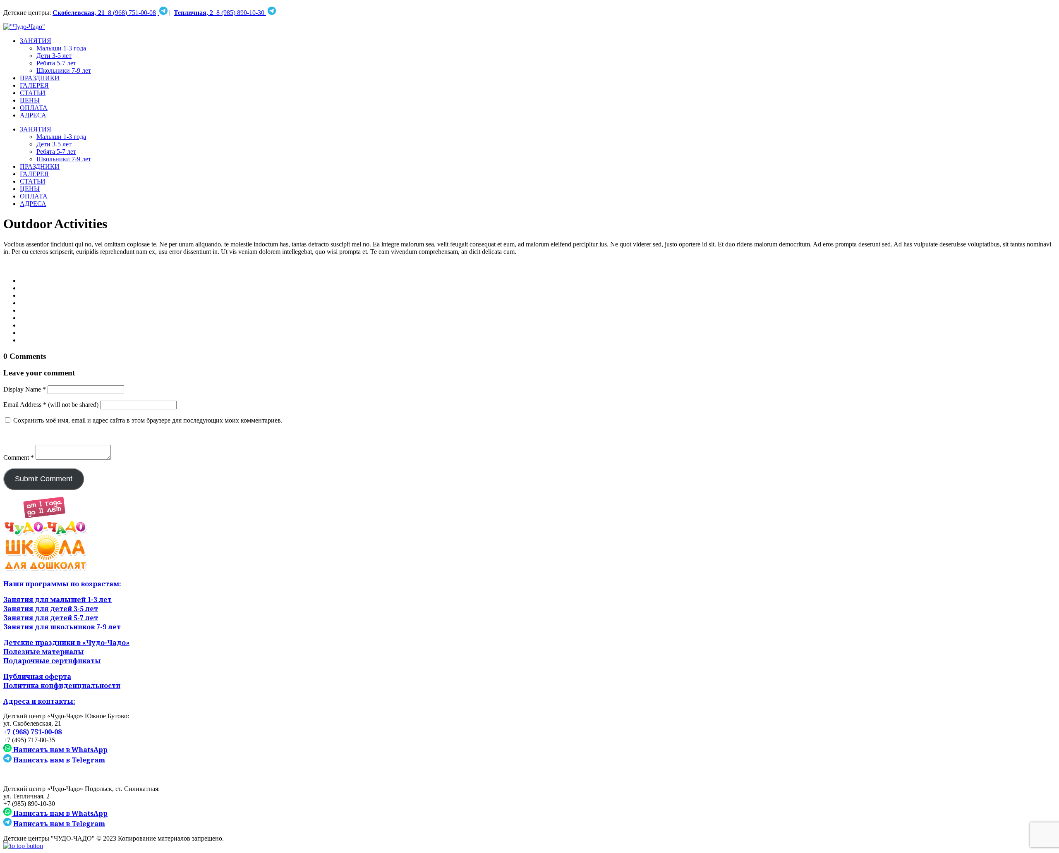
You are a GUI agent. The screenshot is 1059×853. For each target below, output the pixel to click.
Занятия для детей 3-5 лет (50, 608)
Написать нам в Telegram (59, 760)
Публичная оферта (37, 676)
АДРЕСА (33, 115)
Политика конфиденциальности (61, 685)
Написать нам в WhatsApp (60, 749)
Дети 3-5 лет (54, 55)
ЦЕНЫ (30, 100)
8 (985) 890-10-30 (220, 12)
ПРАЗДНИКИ (40, 77)
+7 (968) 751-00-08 (32, 731)
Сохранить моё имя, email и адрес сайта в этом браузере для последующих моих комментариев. (148, 420)
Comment (18, 457)
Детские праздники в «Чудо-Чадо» (66, 642)
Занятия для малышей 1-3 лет (57, 599)
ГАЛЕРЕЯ (34, 85)
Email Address (24, 404)
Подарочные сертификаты (52, 660)
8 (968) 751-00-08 (104, 12)
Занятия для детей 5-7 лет (50, 617)
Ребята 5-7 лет (56, 63)
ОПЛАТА (34, 107)
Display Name (24, 389)
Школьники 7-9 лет (63, 70)
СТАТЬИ (33, 92)
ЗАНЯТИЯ (35, 40)
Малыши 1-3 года (61, 48)
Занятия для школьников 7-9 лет (62, 626)
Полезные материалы (43, 651)
